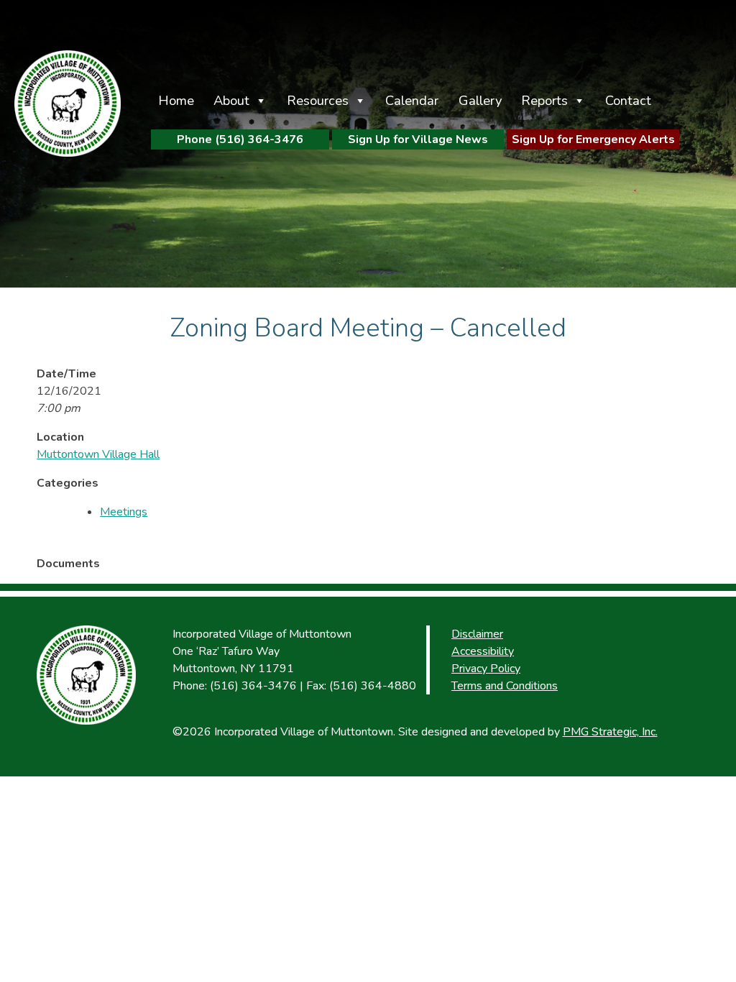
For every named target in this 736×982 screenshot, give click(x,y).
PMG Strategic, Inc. (610, 732)
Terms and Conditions (504, 686)
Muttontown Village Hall (98, 454)
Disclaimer (477, 634)
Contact (628, 100)
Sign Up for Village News (418, 139)
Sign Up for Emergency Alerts (593, 139)
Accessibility (482, 651)
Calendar (411, 100)
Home (176, 100)
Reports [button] (544, 100)
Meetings (123, 512)
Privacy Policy (485, 668)
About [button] (231, 100)
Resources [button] (318, 100)
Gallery (480, 100)
